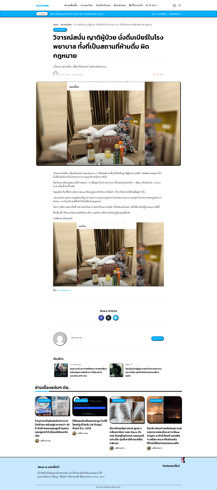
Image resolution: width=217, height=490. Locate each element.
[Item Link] (52, 406)
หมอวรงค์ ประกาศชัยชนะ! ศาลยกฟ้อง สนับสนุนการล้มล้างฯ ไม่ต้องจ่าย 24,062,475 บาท (88, 372)
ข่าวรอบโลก (66, 24)
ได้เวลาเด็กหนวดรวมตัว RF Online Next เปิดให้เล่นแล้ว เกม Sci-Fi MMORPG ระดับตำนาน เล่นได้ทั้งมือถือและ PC (97, 14)
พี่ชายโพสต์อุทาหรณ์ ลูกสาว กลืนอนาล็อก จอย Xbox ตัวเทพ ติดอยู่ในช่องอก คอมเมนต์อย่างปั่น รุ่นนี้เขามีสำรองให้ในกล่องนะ (127, 435)
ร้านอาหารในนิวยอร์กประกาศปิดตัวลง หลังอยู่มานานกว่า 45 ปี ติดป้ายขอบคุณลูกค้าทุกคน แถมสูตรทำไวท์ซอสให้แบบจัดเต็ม (52, 428)
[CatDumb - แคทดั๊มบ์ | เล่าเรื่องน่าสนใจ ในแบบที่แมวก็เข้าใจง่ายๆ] (42, 5)
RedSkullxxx (65, 290)
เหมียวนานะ (45, 441)
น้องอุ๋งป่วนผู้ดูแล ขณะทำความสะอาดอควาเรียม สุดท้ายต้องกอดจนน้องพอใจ (143, 372)
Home (55, 24)
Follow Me (157, 338)
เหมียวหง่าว (120, 448)
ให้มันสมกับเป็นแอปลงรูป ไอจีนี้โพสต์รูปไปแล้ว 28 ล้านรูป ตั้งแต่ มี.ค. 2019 (89, 424)
